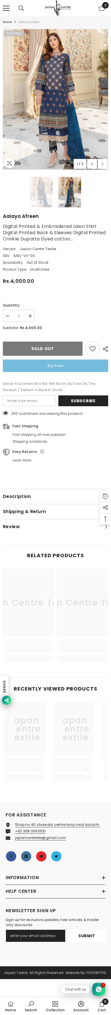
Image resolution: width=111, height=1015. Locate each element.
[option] (55, 99)
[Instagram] (26, 856)
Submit (86, 936)
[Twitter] (56, 856)
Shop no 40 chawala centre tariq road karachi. (57, 824)
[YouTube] (41, 856)
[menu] (6, 8)
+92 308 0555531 (30, 831)
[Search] (21, 8)
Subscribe (83, 401)
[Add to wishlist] (92, 349)
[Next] (103, 164)
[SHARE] (104, 349)
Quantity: (11, 305)
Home (7, 22)
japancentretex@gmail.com (40, 837)
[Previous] (92, 164)
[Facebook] (11, 856)
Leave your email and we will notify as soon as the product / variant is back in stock (49, 386)
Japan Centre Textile (38, 248)
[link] (28, 649)
